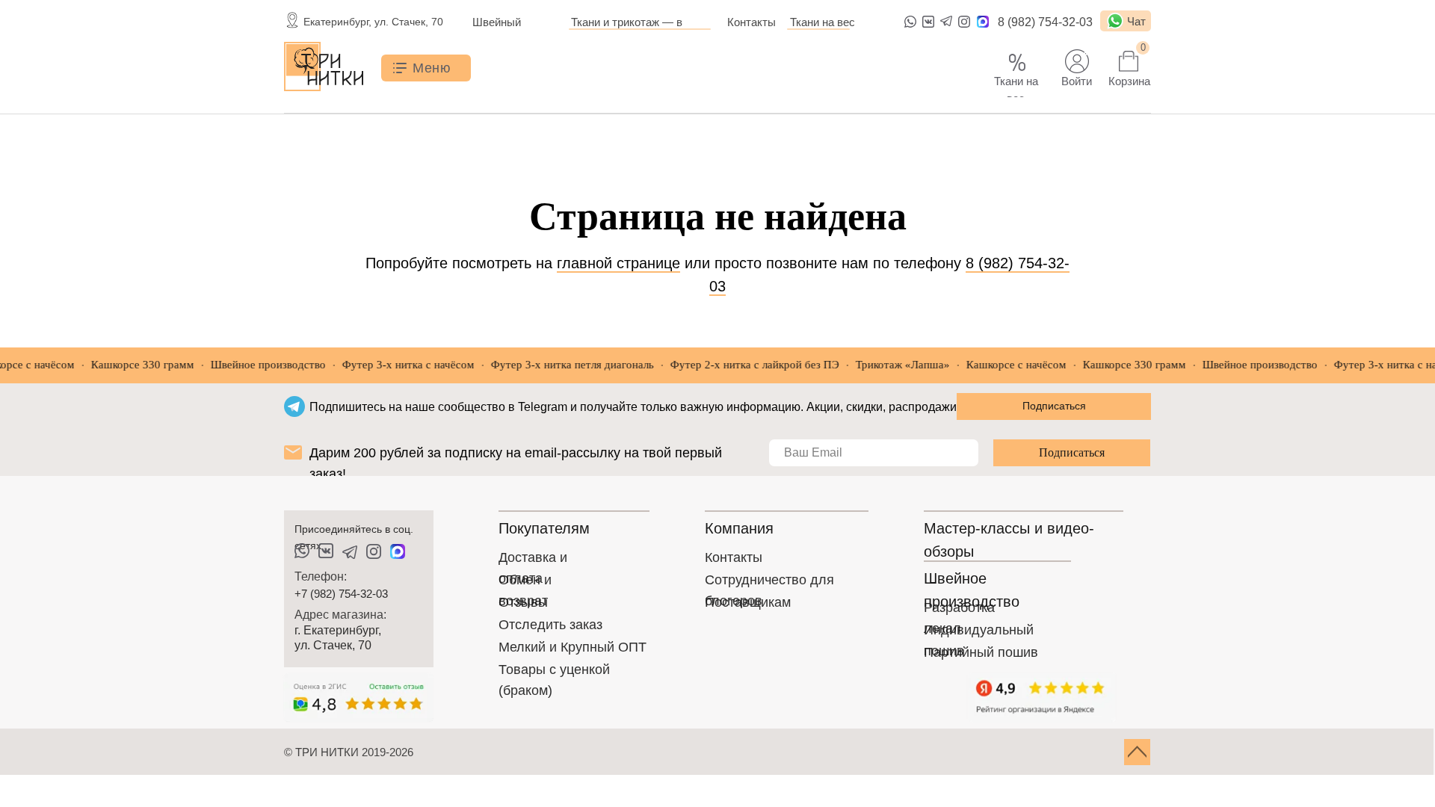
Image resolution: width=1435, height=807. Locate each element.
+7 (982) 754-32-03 (341, 593)
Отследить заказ (550, 624)
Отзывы (523, 602)
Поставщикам (748, 602)
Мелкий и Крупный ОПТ (572, 647)
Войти (1076, 81)
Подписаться (1072, 452)
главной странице (618, 263)
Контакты (751, 22)
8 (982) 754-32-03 (1045, 22)
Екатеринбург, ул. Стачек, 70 (373, 22)
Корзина (1129, 81)
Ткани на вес (822, 22)
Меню (432, 68)
